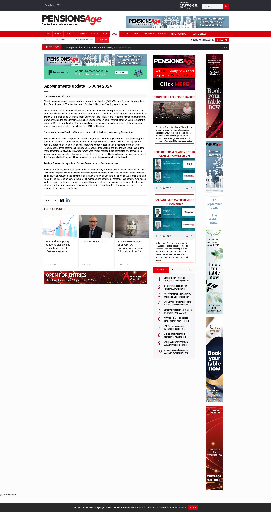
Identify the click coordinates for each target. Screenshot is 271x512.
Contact (82, 34)
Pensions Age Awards (154, 34)
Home (47, 34)
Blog (105, 34)
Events (48, 40)
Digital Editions (130, 34)
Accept (193, 507)
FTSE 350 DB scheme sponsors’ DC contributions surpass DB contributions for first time (130, 248)
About (58, 34)
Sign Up (69, 34)
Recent (176, 270)
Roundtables (62, 40)
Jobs (114, 34)
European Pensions (83, 40)
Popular (161, 270)
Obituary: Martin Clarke (95, 241)
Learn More (180, 507)
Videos (94, 34)
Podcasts (102, 40)
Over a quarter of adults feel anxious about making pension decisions (98, 47)
